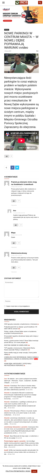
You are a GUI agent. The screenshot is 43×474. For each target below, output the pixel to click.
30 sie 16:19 (16, 415)
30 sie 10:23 (22, 433)
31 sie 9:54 (15, 398)
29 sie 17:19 (11, 454)
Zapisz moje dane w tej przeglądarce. (18, 306)
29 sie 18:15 (11, 447)
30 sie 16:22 (11, 408)
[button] (40, 2)
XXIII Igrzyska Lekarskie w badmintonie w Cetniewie (20, 324)
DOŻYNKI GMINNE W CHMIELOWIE (16, 345)
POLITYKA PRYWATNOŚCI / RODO (18, 471)
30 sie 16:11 (13, 424)
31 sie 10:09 (14, 382)
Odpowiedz (14, 205)
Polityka (6, 29)
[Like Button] (6, 156)
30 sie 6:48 (19, 438)
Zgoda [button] (34, 471)
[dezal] (21, 15)
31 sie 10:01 (29, 389)
